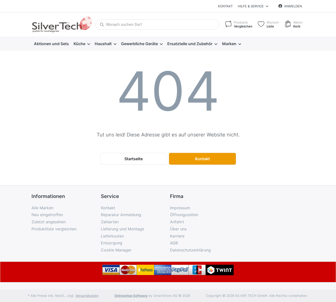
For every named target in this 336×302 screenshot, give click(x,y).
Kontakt (225, 6)
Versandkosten (87, 296)
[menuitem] (51, 43)
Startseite (133, 158)
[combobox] (157, 24)
